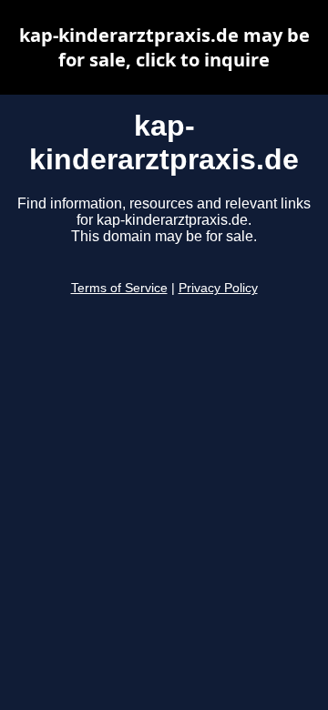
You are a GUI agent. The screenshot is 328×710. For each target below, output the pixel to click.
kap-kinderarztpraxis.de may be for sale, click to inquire (164, 47)
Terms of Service (119, 288)
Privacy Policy (218, 288)
